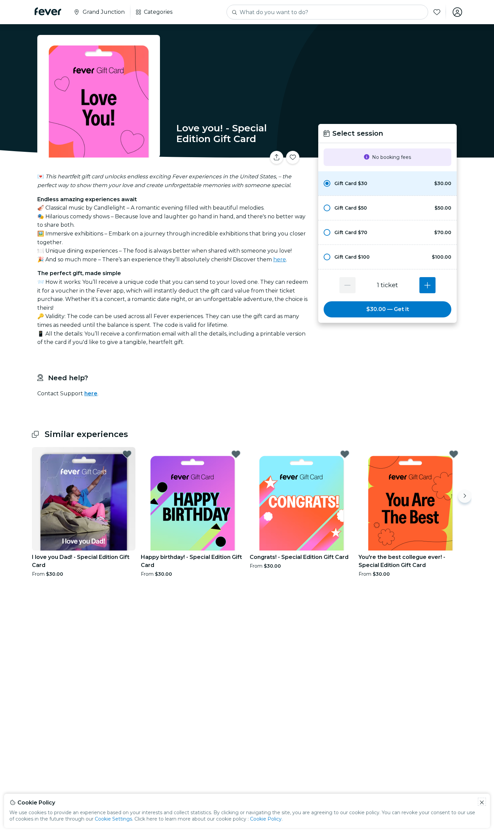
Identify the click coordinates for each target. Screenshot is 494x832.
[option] (387, 183)
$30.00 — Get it (387, 309)
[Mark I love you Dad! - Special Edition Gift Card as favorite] (127, 454)
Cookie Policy (266, 819)
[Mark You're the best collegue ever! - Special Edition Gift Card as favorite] (453, 454)
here (279, 259)
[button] (387, 183)
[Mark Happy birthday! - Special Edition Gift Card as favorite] (236, 454)
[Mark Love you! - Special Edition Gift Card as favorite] (292, 157)
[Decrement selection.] (347, 285)
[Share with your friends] (276, 157)
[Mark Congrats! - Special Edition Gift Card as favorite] (344, 454)
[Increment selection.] (427, 285)
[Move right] (464, 496)
